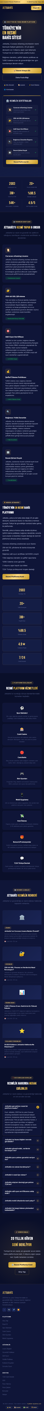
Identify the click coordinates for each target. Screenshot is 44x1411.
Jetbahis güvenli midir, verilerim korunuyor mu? (21, 1149)
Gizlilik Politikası (7, 1359)
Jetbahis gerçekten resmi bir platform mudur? (22, 1107)
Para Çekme (6, 1387)
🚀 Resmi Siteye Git (22, 71)
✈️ (14, 1310)
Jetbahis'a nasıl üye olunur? (21, 1175)
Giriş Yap (22, 1272)
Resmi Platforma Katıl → (16, 577)
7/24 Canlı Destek (8, 1377)
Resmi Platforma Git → (22, 162)
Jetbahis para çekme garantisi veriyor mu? (21, 1158)
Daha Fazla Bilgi (22, 77)
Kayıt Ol (36, 8)
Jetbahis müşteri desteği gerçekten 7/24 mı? (21, 1183)
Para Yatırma (6, 1384)
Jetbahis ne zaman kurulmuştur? (21, 1167)
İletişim (4, 1394)
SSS (3, 1380)
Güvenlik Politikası (8, 1352)
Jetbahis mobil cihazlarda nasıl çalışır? (21, 1201)
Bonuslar (5, 1391)
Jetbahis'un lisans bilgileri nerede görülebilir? (21, 1141)
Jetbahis (7, 8)
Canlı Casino (6, 1331)
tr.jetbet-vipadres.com (34, 1403)
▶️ (18, 1310)
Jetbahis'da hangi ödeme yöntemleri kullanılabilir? (21, 1209)
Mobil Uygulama (7, 1338)
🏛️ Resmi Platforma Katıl (22, 1265)
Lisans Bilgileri (7, 1349)
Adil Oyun (5, 1356)
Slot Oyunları (6, 1335)
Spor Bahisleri (7, 1328)
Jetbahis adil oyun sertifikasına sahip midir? (21, 1192)
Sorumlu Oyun (7, 1366)
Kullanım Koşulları (8, 1363)
